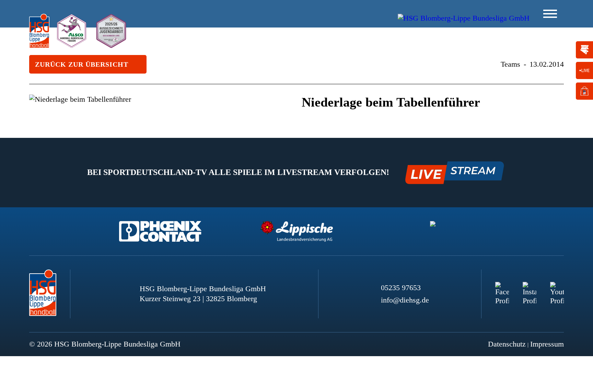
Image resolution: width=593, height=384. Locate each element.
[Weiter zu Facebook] (502, 289)
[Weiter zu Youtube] (557, 289)
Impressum (547, 344)
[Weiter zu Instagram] (529, 289)
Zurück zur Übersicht (81, 64)
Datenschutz (507, 344)
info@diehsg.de (405, 300)
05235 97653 (401, 287)
